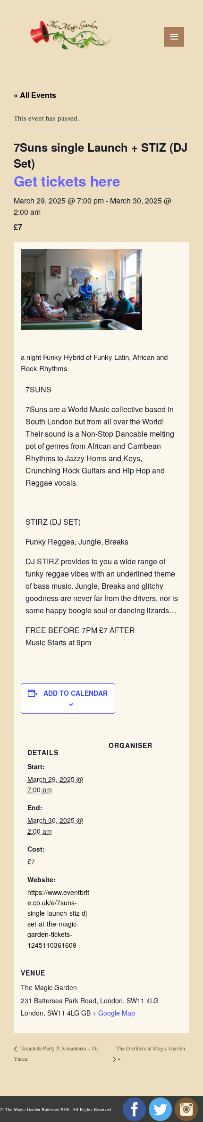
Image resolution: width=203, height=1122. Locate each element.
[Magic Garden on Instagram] (185, 1109)
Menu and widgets (174, 46)
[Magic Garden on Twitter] (159, 1109)
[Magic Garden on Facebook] (133, 1109)
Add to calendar (75, 693)
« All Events (35, 94)
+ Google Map (114, 1012)
